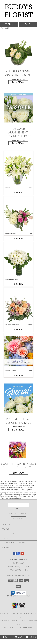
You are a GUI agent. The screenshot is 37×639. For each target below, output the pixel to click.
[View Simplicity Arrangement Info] (18, 169)
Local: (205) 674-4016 (19, 570)
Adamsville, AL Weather (9, 620)
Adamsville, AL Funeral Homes (12, 613)
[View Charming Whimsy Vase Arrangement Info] (18, 214)
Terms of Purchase (24, 627)
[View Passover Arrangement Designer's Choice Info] (18, 108)
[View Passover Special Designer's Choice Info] (18, 398)
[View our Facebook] (15, 554)
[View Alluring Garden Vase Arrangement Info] (18, 51)
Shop (10, 24)
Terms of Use (18, 631)
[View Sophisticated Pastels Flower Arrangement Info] (18, 306)
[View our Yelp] (22, 554)
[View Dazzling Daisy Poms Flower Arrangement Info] (18, 260)
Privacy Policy (9, 627)
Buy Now (18, 82)
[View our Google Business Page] (18, 554)
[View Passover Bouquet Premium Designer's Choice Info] (18, 351)
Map (19, 637)
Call (6, 637)
